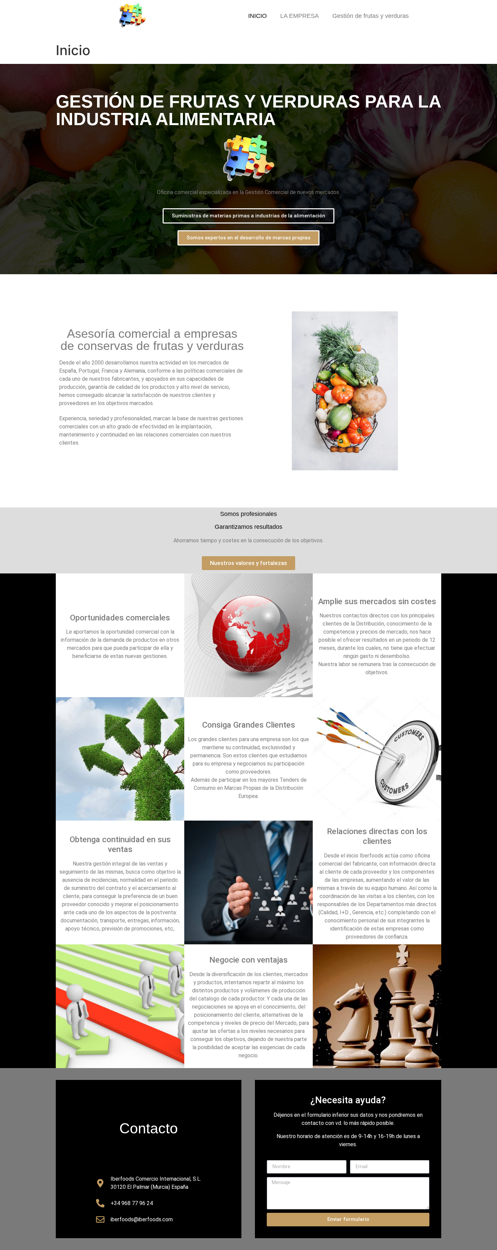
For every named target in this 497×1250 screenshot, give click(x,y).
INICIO (257, 16)
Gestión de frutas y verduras (370, 16)
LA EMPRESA (299, 16)
